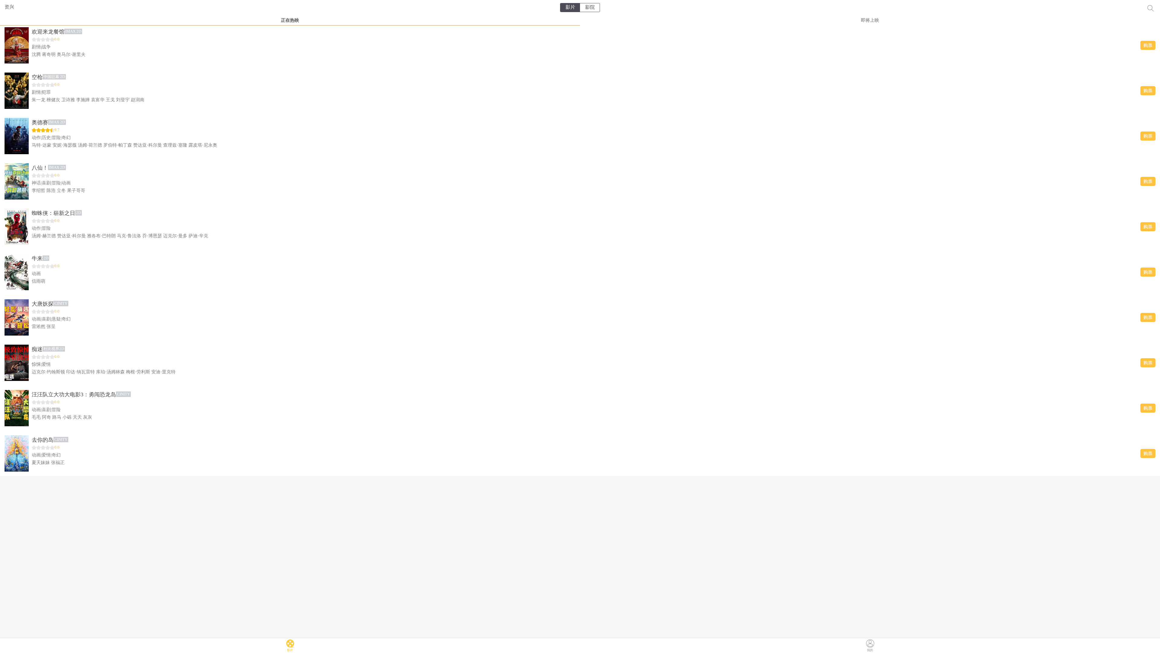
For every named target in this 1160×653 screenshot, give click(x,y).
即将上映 (870, 20)
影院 (590, 7)
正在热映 (290, 20)
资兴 (9, 6)
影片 (570, 7)
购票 (1147, 45)
